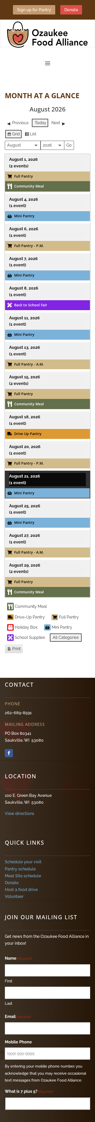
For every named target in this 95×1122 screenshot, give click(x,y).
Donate (71, 9)
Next (55, 122)
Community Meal (31, 606)
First (8, 981)
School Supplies (30, 637)
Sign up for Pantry (34, 9)
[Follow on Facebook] (9, 753)
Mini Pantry (62, 627)
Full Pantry (69, 617)
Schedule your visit (23, 861)
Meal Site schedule (23, 875)
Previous (20, 122)
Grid (13, 135)
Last (8, 1003)
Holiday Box (26, 627)
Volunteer (14, 896)
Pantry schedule (20, 869)
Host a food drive (21, 889)
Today (40, 122)
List (30, 135)
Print (14, 649)
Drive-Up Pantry (30, 617)
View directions (19, 813)
